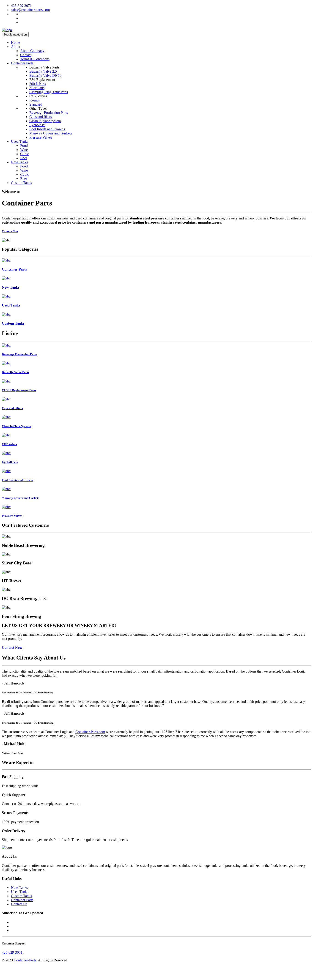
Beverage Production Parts (48, 113)
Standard (35, 104)
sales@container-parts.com (30, 10)
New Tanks (19, 887)
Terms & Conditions (34, 59)
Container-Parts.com (90, 732)
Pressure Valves (40, 137)
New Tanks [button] (19, 162)
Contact (25, 55)
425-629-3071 (21, 6)
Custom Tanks (21, 183)
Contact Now (10, 231)
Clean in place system (45, 121)
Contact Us (19, 904)
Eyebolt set (37, 125)
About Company (32, 51)
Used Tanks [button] (19, 141)
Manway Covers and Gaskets (50, 133)
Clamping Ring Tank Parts (48, 92)
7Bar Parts (36, 88)
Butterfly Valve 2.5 (43, 71)
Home (15, 42)
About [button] (15, 47)
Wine (24, 150)
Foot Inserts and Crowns (47, 129)
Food (24, 146)
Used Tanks (19, 892)
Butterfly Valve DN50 (45, 75)
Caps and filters (40, 117)
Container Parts (22, 63)
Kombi (34, 100)
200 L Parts (37, 84)
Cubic (24, 154)
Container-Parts (25, 960)
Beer (23, 158)
